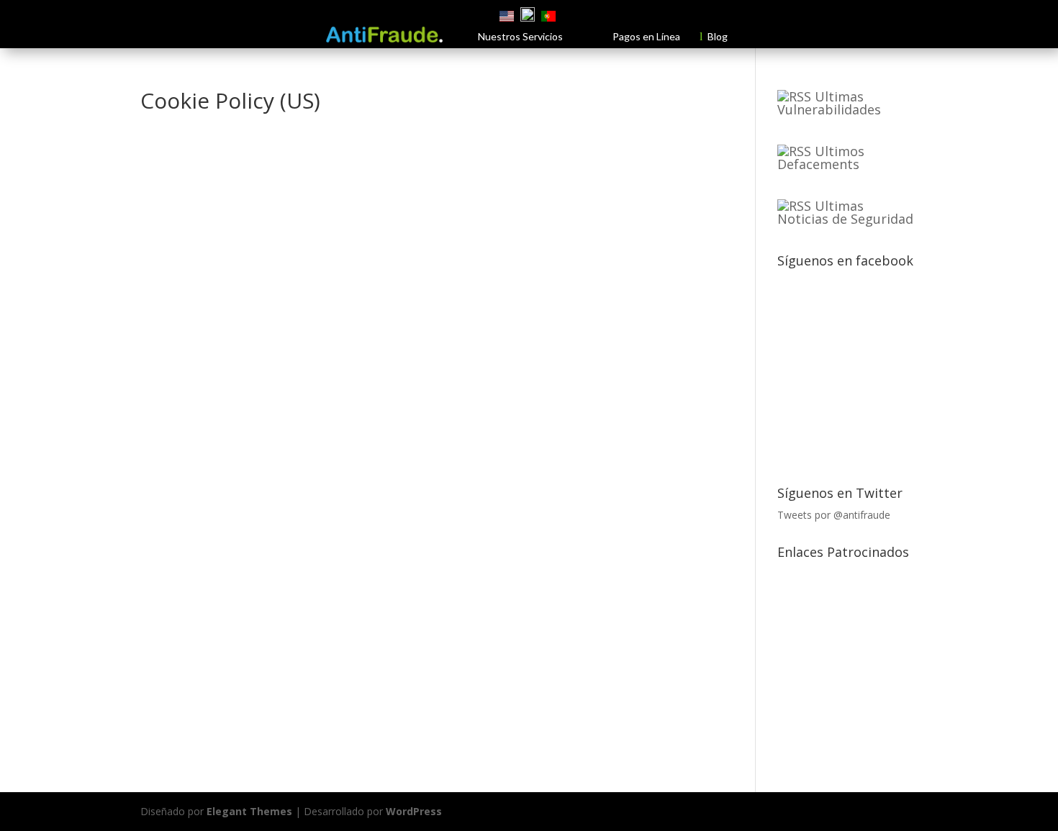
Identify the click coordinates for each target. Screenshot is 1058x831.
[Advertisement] (867, 655)
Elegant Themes (249, 811)
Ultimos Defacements (820, 157)
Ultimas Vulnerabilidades (829, 103)
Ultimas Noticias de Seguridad (845, 212)
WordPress (414, 811)
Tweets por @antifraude (833, 515)
